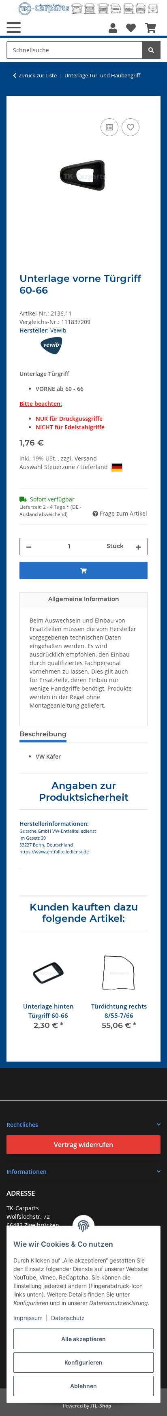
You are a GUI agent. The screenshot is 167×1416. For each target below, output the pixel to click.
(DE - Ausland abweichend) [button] (50, 510)
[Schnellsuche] (151, 50)
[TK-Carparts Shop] (88, 8)
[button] (113, 27)
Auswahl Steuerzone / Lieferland (64, 467)
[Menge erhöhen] (138, 546)
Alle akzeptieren (83, 1338)
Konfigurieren (83, 1362)
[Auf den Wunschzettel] (130, 127)
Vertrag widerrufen (83, 1144)
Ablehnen (83, 1385)
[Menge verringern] (29, 546)
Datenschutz (68, 1317)
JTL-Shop (100, 1405)
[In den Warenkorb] (25, 107)
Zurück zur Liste (38, 75)
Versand (86, 458)
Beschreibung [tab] (42, 734)
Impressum (28, 1317)
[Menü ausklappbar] (13, 27)
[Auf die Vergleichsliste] (109, 127)
